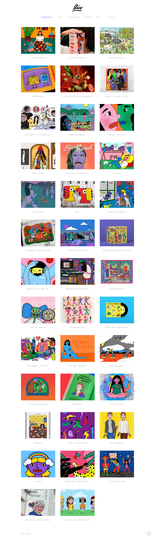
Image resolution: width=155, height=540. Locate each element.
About (98, 17)
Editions (88, 17)
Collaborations (73, 17)
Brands (59, 17)
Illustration (46, 17)
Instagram (110, 17)
